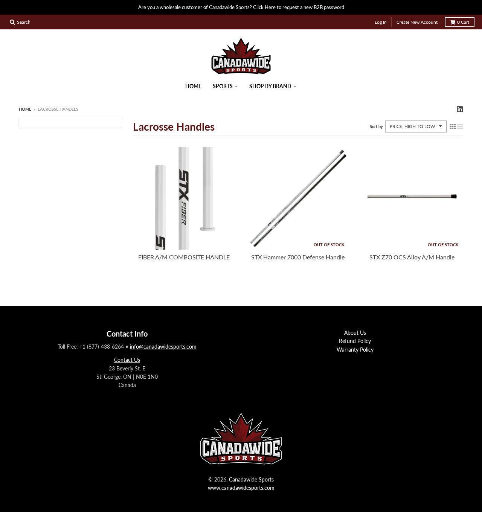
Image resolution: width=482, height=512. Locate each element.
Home (25, 109)
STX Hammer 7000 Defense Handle (298, 257)
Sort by (376, 126)
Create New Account (417, 22)
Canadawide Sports (251, 479)
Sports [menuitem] (223, 86)
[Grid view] (453, 126)
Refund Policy (355, 341)
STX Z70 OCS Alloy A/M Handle (412, 257)
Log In (381, 22)
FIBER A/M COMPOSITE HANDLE (184, 257)
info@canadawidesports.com (163, 346)
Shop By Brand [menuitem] (270, 86)
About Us (355, 332)
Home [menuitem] (193, 86)
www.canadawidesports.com (241, 488)
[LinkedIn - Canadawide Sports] (459, 108)
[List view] (460, 126)
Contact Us (127, 360)
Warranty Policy (355, 349)
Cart (463, 22)
